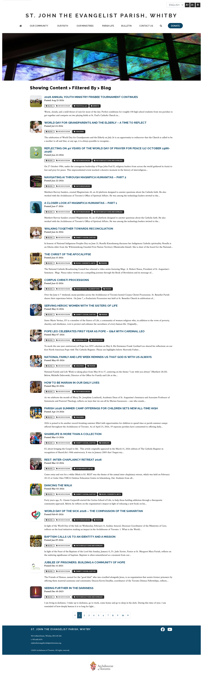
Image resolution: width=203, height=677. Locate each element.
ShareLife (105, 443)
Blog (49, 106)
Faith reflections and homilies (108, 160)
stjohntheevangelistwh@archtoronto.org (46, 643)
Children (79, 132)
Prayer (103, 263)
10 (123, 615)
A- (192, 4)
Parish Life (108, 26)
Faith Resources (82, 160)
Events (95, 106)
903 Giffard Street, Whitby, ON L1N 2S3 (46, 636)
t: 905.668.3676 (36, 639)
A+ (187, 4)
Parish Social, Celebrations (87, 289)
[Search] (161, 26)
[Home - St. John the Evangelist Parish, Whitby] (21, 26)
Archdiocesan (64, 106)
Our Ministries (85, 26)
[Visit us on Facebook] (163, 629)
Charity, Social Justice (85, 237)
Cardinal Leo (81, 340)
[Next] (128, 615)
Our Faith (62, 26)
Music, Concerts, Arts (85, 263)
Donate (175, 26)
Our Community (39, 26)
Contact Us (146, 26)
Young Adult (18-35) (84, 469)
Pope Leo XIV (97, 340)
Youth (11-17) (81, 106)
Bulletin (126, 26)
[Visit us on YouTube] (169, 629)
